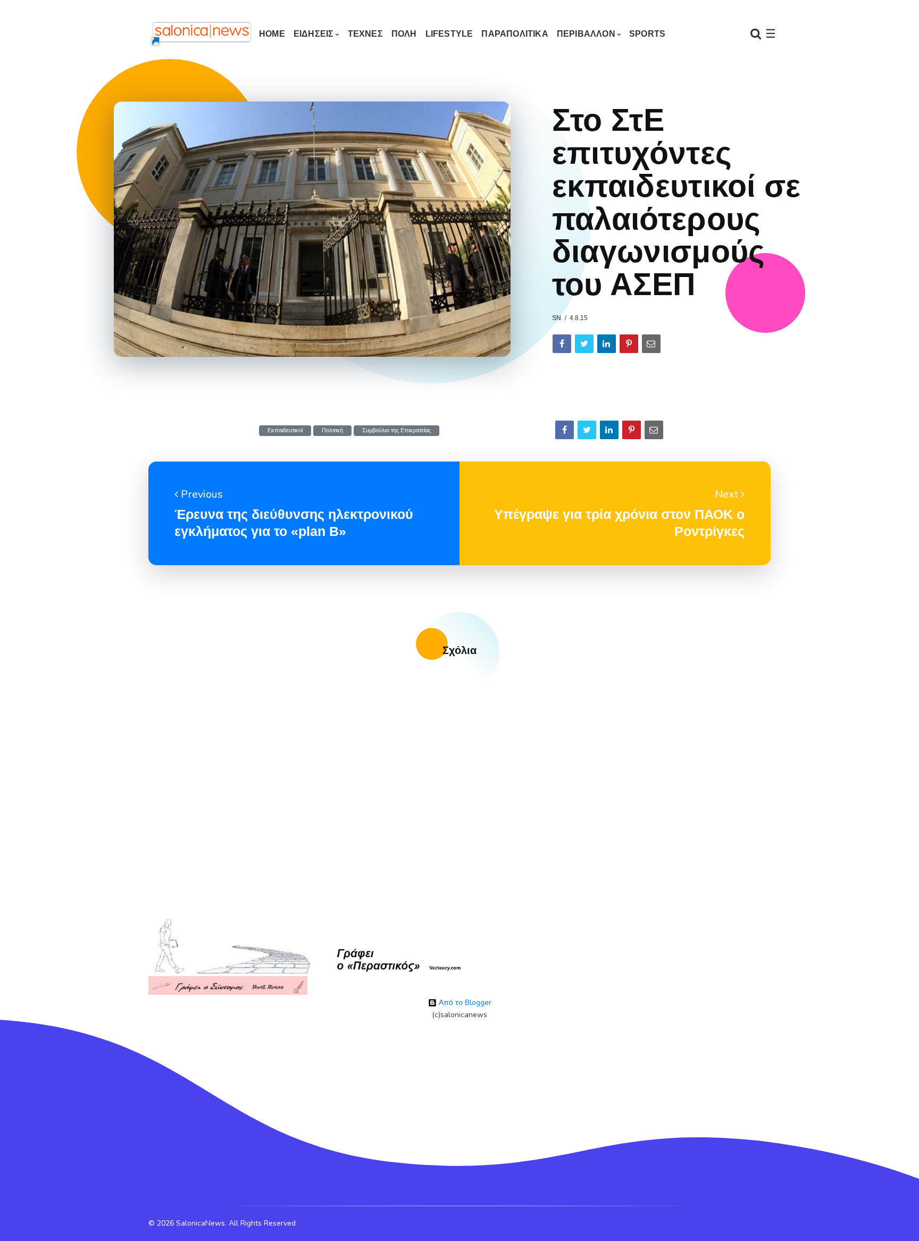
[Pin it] (629, 343)
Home (272, 33)
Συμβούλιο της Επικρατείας (396, 430)
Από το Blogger (464, 1002)
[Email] (651, 343)
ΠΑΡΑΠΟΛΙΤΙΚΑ (514, 33)
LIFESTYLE (449, 33)
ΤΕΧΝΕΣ (365, 33)
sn (556, 318)
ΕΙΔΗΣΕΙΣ (314, 33)
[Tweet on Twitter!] (584, 343)
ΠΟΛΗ (404, 33)
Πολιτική (332, 430)
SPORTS (647, 33)
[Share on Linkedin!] (606, 343)
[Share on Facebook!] (562, 343)
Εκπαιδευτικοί (285, 430)
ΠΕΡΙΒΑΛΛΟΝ (586, 33)
